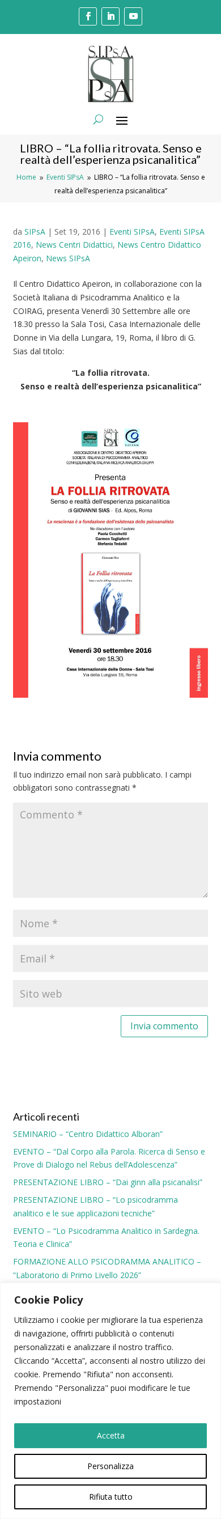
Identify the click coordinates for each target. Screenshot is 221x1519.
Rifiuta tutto (111, 1496)
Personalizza (110, 1466)
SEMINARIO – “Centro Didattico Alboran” (88, 1133)
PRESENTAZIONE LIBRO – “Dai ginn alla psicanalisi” (107, 1182)
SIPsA (34, 231)
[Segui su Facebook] (88, 16)
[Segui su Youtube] (133, 16)
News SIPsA (68, 258)
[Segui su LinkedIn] (110, 16)
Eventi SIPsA (132, 231)
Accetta (111, 1435)
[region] (110, 1401)
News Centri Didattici (74, 244)
